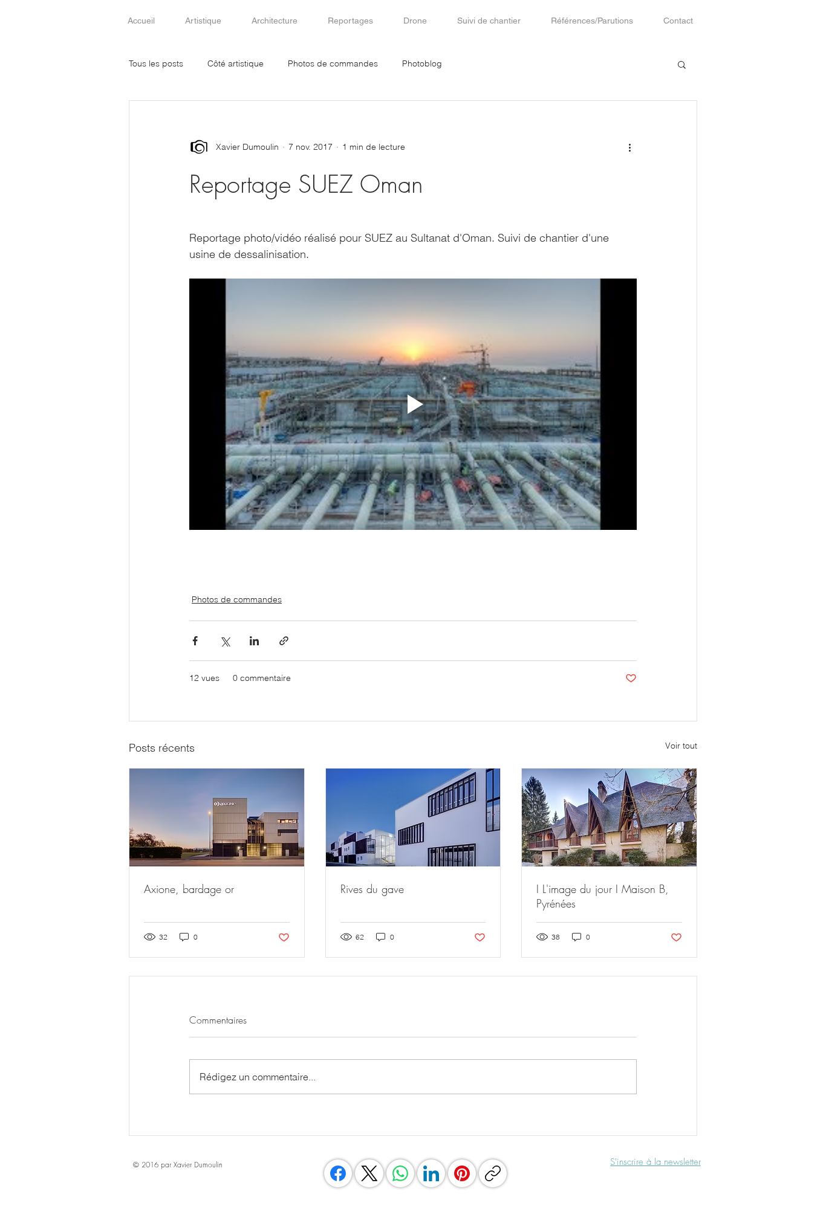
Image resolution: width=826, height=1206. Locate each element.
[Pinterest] (462, 1173)
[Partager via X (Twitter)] (224, 641)
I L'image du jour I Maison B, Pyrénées (602, 896)
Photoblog (422, 63)
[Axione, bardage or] (216, 817)
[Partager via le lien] (284, 641)
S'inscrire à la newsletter (655, 1162)
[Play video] (413, 404)
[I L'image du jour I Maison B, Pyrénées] (609, 817)
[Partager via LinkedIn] (254, 641)
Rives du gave (372, 889)
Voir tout (681, 745)
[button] (682, 64)
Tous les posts (156, 63)
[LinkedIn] (431, 1173)
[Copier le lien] (493, 1173)
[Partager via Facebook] (195, 641)
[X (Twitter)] (369, 1173)
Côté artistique (235, 63)
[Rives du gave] (413, 817)
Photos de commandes (333, 63)
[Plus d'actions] (629, 147)
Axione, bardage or (189, 889)
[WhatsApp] (400, 1173)
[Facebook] (338, 1173)
